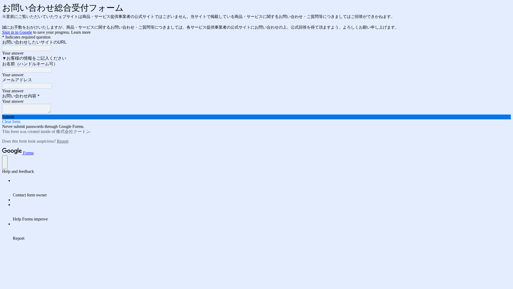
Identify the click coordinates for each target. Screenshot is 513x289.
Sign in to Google (17, 32)
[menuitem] (262, 187)
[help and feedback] (4, 162)
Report (62, 141)
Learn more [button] (81, 32)
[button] (256, 117)
